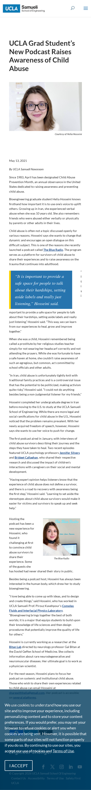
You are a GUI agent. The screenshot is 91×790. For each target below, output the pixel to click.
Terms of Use (63, 751)
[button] (85, 11)
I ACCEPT (18, 765)
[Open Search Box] (72, 8)
